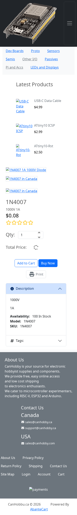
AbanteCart (39, 509)
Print (39, 274)
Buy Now (48, 263)
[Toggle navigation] (69, 23)
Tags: (20, 340)
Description (25, 288)
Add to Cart (26, 263)
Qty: (10, 234)
